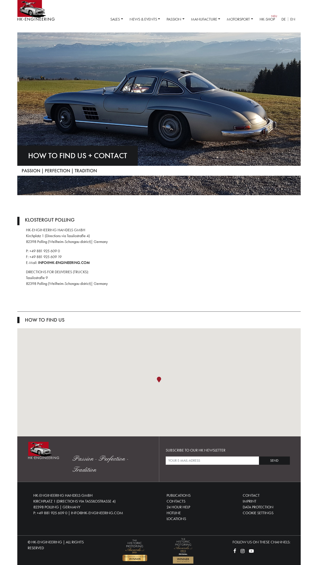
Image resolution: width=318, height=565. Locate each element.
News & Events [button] (143, 19)
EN (292, 19)
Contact (251, 495)
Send (274, 460)
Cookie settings (258, 512)
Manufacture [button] (204, 19)
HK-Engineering (46, 541)
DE (283, 19)
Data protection (258, 506)
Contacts (176, 501)
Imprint (249, 501)
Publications (179, 495)
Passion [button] (174, 19)
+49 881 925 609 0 (52, 512)
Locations (176, 518)
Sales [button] (115, 19)
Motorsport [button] (238, 19)
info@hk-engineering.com (64, 262)
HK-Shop (267, 19)
